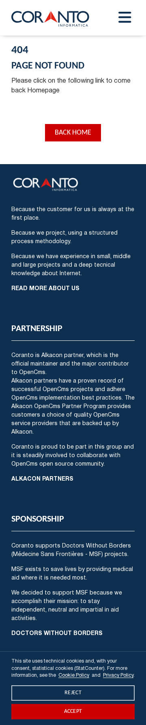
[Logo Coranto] (50, 18)
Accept (73, 711)
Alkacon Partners (42, 478)
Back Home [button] (73, 133)
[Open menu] (125, 18)
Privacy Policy (118, 675)
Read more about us (45, 288)
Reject (73, 693)
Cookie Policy (73, 675)
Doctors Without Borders (57, 633)
